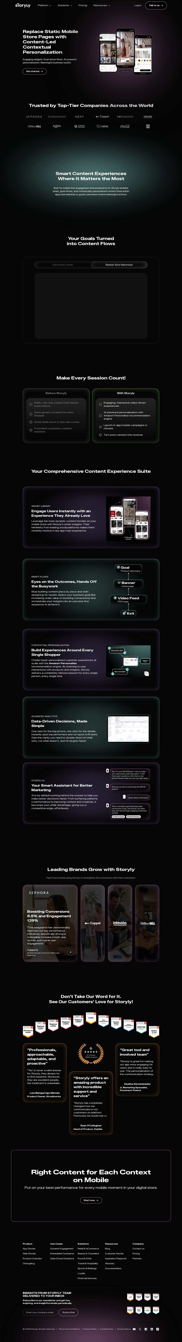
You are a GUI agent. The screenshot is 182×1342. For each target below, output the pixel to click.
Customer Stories (114, 1254)
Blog (107, 1249)
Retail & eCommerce (88, 1249)
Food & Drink (85, 1258)
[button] (44, 5)
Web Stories (29, 1254)
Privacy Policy (90, 1329)
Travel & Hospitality (88, 1263)
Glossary (109, 1263)
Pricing (83, 5)
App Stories (29, 1249)
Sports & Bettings (87, 1268)
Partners (137, 1258)
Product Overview (32, 1258)
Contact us (138, 1249)
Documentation (113, 1268)
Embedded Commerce (62, 1254)
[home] (22, 5)
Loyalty (81, 1273)
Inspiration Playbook (116, 1258)
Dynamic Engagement (61, 1249)
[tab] (63, 265)
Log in (138, 5)
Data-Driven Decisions (62, 1258)
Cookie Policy (106, 1329)
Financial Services (87, 1278)
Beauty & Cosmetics (88, 1254)
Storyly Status (124, 1329)
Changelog (29, 1263)
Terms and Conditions (69, 1329)
